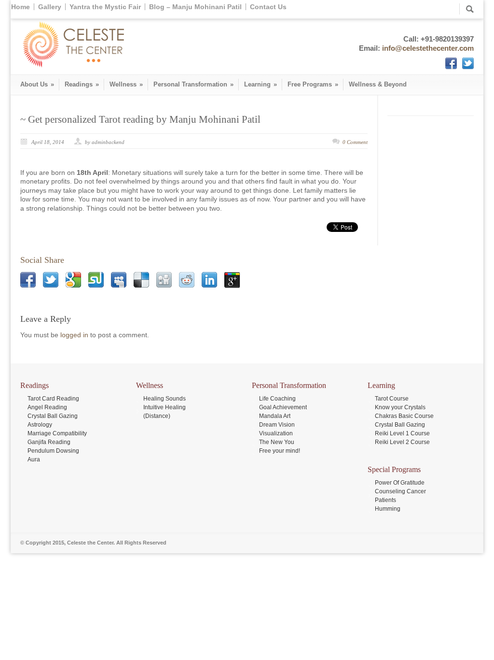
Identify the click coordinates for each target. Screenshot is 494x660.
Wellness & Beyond (378, 84)
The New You (276, 442)
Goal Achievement (283, 407)
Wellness (126, 84)
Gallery (49, 6)
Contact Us (268, 6)
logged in (74, 335)
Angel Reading (47, 407)
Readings (82, 84)
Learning (260, 84)
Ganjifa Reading (48, 442)
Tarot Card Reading (53, 398)
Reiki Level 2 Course (402, 442)
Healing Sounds (164, 398)
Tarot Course (392, 398)
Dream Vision (277, 424)
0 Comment (355, 142)
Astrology (39, 424)
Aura (33, 459)
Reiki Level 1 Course (402, 433)
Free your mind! (279, 450)
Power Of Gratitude (400, 482)
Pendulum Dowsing (53, 450)
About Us (37, 84)
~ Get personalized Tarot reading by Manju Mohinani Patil (140, 119)
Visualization (276, 433)
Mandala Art (274, 416)
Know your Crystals (400, 407)
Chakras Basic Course (404, 416)
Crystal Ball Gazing (52, 416)
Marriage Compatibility (57, 433)
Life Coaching (277, 398)
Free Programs (313, 84)
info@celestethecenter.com (428, 48)
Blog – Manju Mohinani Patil (195, 6)
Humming (387, 508)
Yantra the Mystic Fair (105, 6)
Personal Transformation (193, 84)
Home (20, 6)
